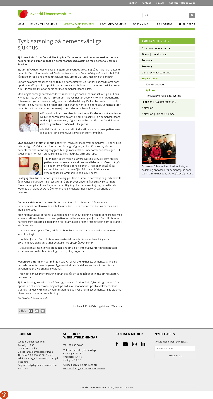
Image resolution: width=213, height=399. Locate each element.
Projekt (146, 66)
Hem (21, 24)
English (133, 2)
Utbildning (163, 24)
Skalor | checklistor (153, 54)
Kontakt (146, 2)
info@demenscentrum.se (39, 351)
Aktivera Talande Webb (182, 2)
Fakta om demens (43, 24)
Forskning (140, 24)
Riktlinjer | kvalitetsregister (158, 101)
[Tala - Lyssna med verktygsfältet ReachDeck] (4, 395)
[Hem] (46, 14)
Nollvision (147, 108)
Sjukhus (150, 90)
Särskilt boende (154, 84)
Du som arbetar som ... (155, 48)
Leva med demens (113, 24)
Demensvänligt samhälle (156, 72)
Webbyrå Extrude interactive (120, 387)
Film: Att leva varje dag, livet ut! (163, 95)
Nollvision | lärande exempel (158, 114)
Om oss (160, 2)
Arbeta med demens (78, 24)
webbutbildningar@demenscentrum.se (84, 368)
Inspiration (148, 78)
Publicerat (186, 24)
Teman (146, 60)
